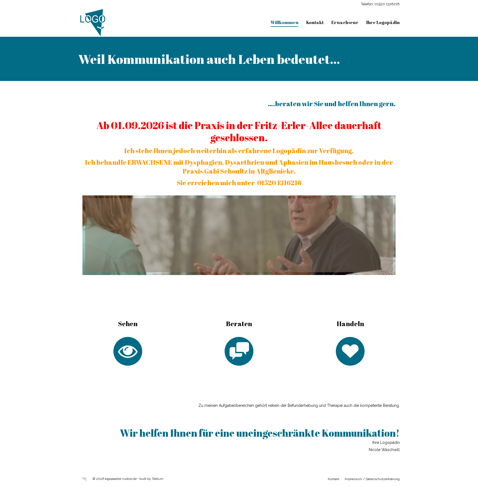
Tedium (157, 479)
